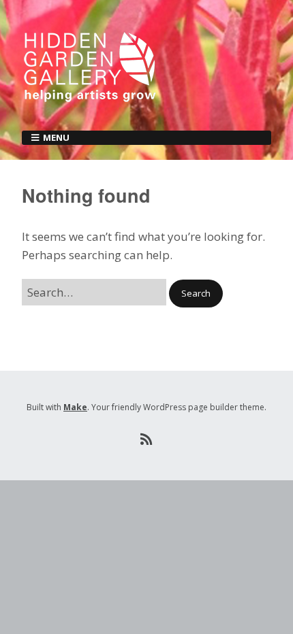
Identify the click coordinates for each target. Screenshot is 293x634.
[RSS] (146, 439)
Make (75, 407)
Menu (56, 137)
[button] (196, 293)
